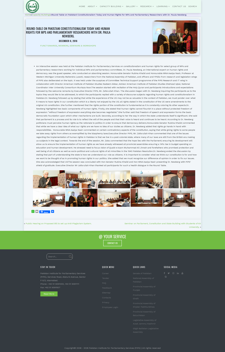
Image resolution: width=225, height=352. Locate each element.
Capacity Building (110, 6)
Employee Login (110, 307)
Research (146, 6)
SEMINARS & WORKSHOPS (83, 45)
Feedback (107, 288)
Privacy (105, 302)
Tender (105, 278)
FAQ (104, 283)
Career (105, 273)
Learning (162, 6)
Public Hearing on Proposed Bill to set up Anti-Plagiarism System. (59, 223)
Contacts (106, 297)
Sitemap (106, 292)
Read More (49, 294)
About (91, 6)
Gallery (131, 6)
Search (192, 6)
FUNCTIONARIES (48, 45)
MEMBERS (63, 45)
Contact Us (179, 6)
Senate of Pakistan (142, 273)
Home (82, 6)
